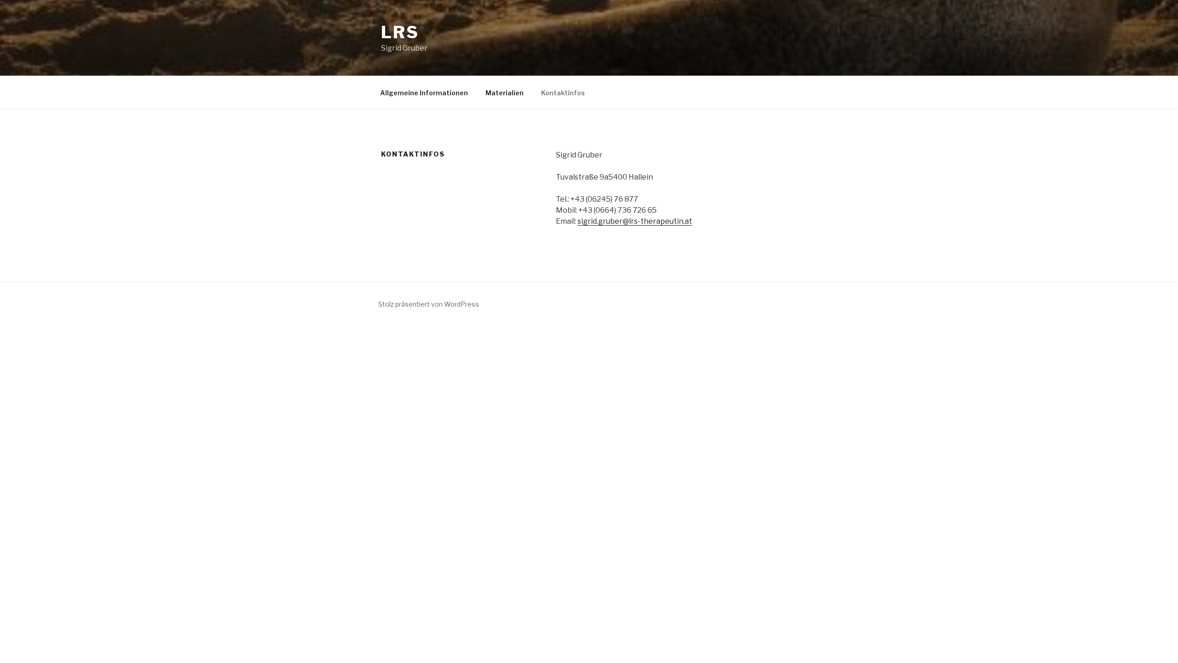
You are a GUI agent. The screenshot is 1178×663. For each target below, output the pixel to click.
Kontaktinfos (563, 93)
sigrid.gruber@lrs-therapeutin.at (634, 221)
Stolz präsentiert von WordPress (428, 304)
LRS (400, 32)
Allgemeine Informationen (424, 93)
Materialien (504, 93)
